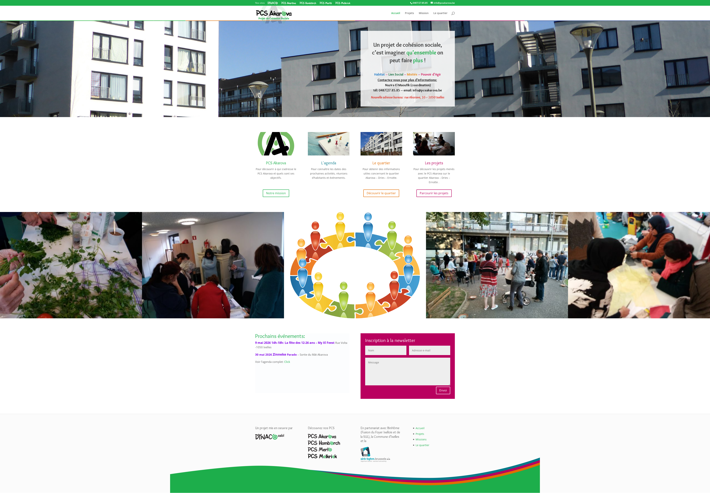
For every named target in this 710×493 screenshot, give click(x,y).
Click (287, 362)
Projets (409, 13)
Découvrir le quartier (381, 193)
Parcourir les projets (434, 193)
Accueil (395, 13)
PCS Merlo (326, 3)
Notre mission (276, 193)
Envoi (443, 390)
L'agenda (328, 162)
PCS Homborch (308, 3)
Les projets (434, 162)
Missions (421, 439)
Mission (424, 13)
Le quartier (440, 13)
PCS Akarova (288, 3)
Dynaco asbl (273, 3)
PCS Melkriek (342, 3)
